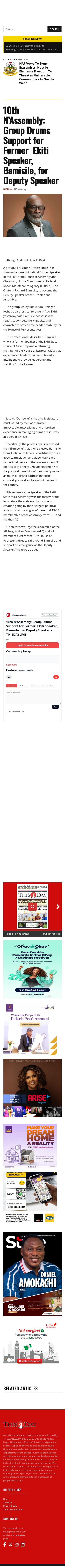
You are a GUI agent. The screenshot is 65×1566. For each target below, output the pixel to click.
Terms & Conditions (13, 1509)
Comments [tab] (12, 686)
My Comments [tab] (25, 686)
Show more (11, 665)
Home (6, 1499)
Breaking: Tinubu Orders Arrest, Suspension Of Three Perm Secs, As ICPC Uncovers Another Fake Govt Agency (32, 45)
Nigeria (7, 189)
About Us (7, 1502)
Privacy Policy (10, 1505)
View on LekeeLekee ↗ (50, 615)
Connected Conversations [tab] (44, 686)
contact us (19, 1535)
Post (55, 707)
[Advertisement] (32, 583)
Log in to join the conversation (32, 645)
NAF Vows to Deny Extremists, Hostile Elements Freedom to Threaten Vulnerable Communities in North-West (36, 73)
